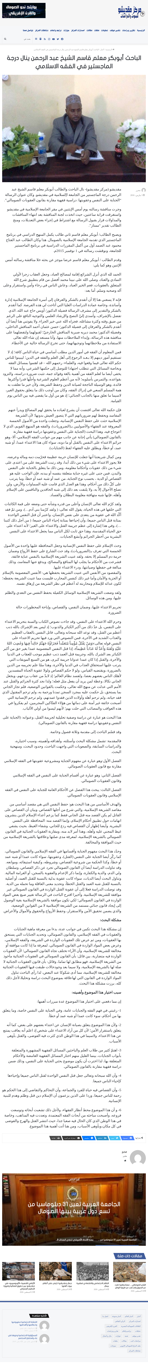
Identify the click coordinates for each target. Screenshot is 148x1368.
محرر (138, 190)
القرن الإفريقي (111, 1326)
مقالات (89, 30)
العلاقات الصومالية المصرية (130, 1326)
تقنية (126, 1336)
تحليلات (104, 30)
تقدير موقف (115, 30)
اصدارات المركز (78, 30)
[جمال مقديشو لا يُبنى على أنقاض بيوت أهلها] (55, 1271)
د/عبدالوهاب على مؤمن (27, 1328)
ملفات (96, 30)
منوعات (113, 1346)
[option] (74, 1209)
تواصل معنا (28, 30)
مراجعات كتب (135, 1341)
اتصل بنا (105, 1316)
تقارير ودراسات (128, 30)
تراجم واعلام (55, 30)
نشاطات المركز (41, 30)
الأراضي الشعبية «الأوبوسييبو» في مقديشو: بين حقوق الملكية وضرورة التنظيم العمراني (19, 1286)
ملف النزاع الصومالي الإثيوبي (130, 1346)
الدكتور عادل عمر (29, 1341)
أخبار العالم (129, 1316)
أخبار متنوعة (116, 1316)
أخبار (102, 49)
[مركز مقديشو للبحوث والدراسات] (131, 13)
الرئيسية (141, 30)
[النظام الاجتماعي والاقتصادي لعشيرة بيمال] (92, 1271)
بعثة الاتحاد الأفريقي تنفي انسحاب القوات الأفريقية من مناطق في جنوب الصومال (74, 1208)
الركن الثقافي (120, 1321)
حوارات (66, 30)
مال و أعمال (107, 1336)
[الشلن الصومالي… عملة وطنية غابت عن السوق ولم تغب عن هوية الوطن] (129, 1272)
